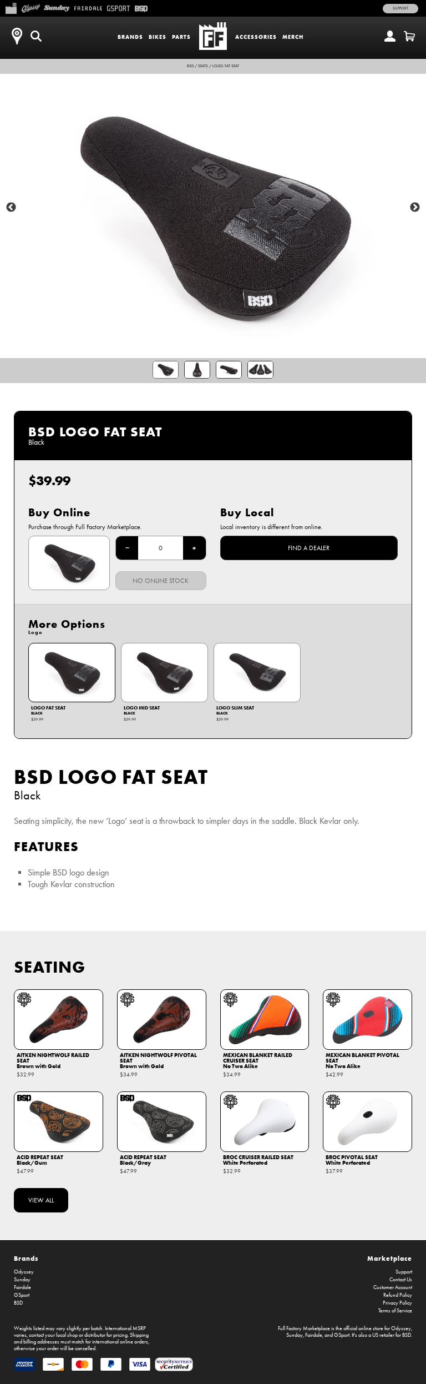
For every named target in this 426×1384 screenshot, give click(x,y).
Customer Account (392, 1287)
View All (41, 1200)
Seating (49, 967)
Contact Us (400, 1279)
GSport (21, 1295)
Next (415, 208)
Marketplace (389, 1258)
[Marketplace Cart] (409, 36)
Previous (11, 208)
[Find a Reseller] (17, 36)
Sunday (22, 1279)
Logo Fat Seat (225, 66)
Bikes (157, 37)
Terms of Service (395, 1310)
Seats (203, 66)
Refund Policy (397, 1295)
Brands (130, 37)
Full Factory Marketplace (304, 1328)
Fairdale (22, 1287)
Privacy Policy (397, 1303)
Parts (181, 37)
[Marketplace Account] (390, 36)
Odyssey (24, 1272)
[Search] (36, 36)
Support (400, 8)
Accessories (256, 37)
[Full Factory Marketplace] (11, 7)
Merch (292, 37)
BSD (190, 66)
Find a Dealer (308, 548)
